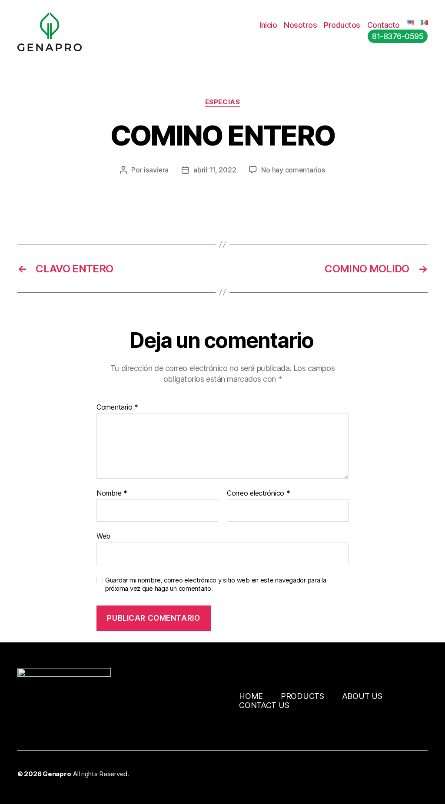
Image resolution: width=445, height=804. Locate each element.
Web (103, 536)
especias (222, 102)
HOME (251, 696)
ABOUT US (362, 696)
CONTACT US (264, 705)
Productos (342, 25)
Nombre (111, 493)
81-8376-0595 (397, 36)
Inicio (268, 25)
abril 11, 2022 (214, 169)
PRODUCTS (302, 696)
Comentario (117, 407)
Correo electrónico (258, 493)
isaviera (156, 169)
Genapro (57, 774)
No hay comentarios (293, 169)
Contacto (383, 25)
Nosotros (300, 25)
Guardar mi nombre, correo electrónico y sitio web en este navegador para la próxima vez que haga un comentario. (215, 584)
